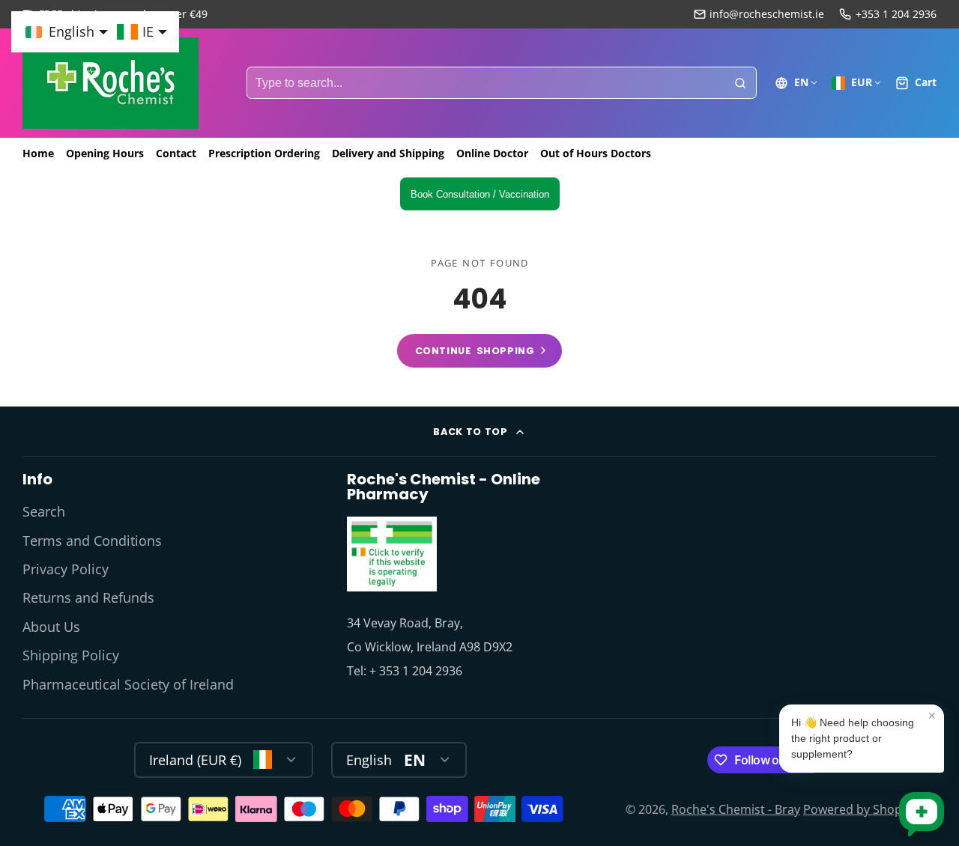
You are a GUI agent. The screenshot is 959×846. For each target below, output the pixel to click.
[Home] (110, 83)
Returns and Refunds (88, 597)
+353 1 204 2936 (896, 14)
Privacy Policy (65, 569)
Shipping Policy (70, 655)
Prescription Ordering (264, 153)
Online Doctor (492, 153)
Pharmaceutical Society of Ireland (128, 684)
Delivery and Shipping (388, 153)
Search (43, 511)
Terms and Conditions (92, 541)
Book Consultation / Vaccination (480, 194)
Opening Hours (105, 153)
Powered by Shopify (859, 809)
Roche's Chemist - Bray (735, 809)
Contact (176, 153)
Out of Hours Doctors (595, 153)
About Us (51, 627)
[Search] (740, 83)
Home (38, 153)
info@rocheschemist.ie (767, 14)
